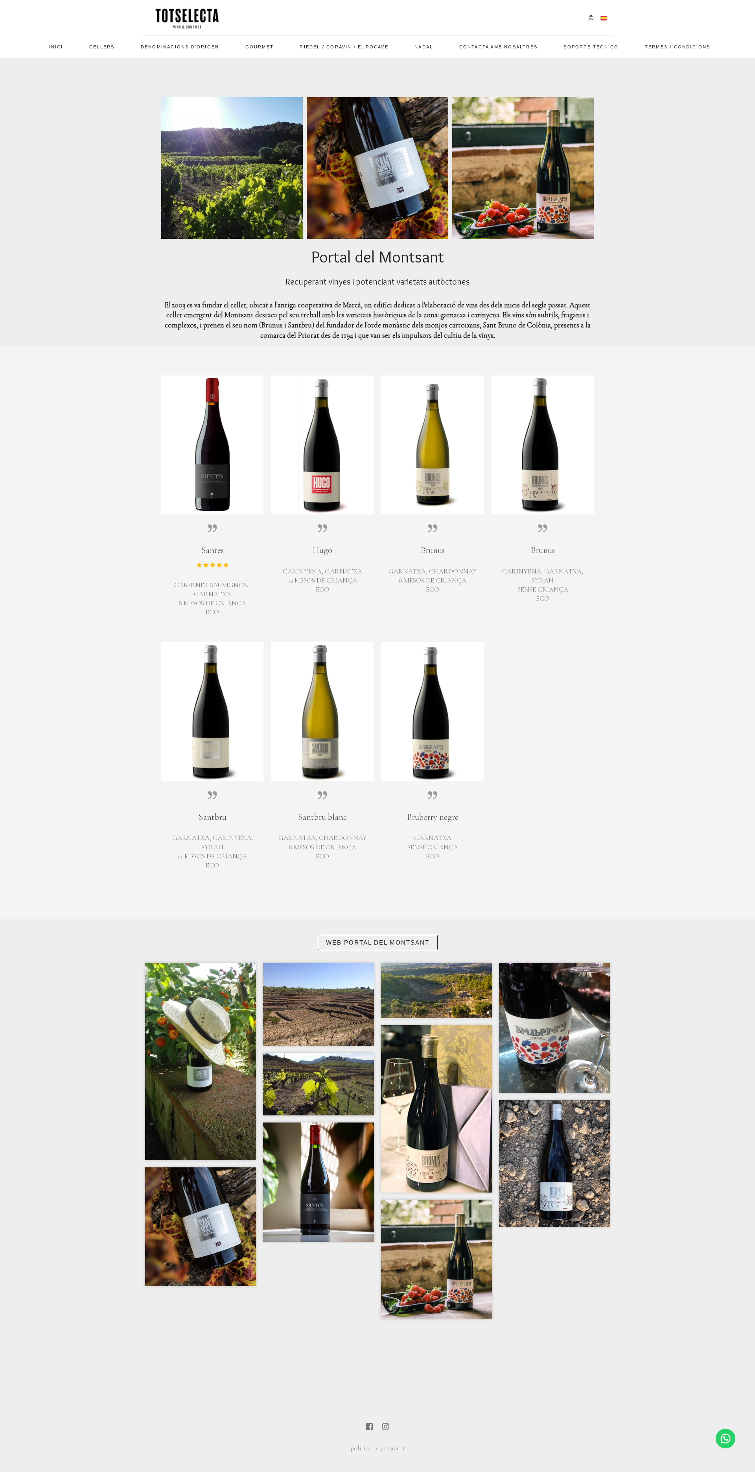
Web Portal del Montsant (377, 942)
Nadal (423, 46)
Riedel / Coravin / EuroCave (344, 46)
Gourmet (259, 46)
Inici (56, 46)
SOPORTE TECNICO (591, 46)
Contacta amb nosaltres (498, 46)
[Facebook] (369, 1427)
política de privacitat (377, 1448)
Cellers (101, 46)
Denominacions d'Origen (180, 46)
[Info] (591, 18)
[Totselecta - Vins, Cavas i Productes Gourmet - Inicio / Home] (186, 17)
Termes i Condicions (678, 46)
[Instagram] (385, 1427)
